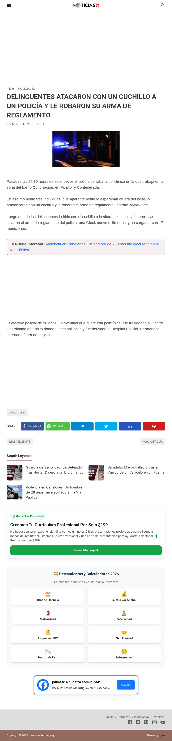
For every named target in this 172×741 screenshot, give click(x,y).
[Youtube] (162, 723)
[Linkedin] (130, 426)
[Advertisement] (86, 45)
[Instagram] (154, 723)
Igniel (162, 735)
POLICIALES (18, 412)
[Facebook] (130, 723)
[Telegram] (82, 426)
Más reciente (19, 441)
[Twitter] (106, 426)
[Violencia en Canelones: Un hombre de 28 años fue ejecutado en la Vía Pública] (14, 492)
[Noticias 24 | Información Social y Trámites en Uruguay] (86, 5)
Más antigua (153, 441)
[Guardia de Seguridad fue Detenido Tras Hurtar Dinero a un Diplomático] (14, 472)
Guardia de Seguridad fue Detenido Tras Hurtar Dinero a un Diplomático (54, 469)
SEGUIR (126, 685)
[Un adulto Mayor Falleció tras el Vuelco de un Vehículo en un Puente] (96, 472)
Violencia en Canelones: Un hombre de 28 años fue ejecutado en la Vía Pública (54, 492)
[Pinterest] (154, 426)
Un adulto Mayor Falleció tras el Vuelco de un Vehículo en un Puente (136, 469)
